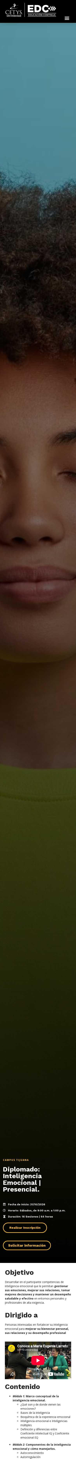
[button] (67, 18)
